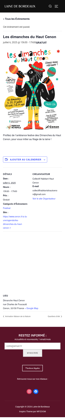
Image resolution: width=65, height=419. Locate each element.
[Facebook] (35, 391)
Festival (6, 207)
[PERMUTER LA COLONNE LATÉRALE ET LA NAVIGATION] (57, 6)
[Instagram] (29, 391)
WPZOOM (41, 411)
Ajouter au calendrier (25, 159)
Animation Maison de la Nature (18, 316)
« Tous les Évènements (16, 18)
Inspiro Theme (25, 411)
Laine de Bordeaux (20, 6)
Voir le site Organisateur (43, 198)
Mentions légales (32, 368)
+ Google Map (31, 308)
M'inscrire (32, 353)
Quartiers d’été (54, 316)
